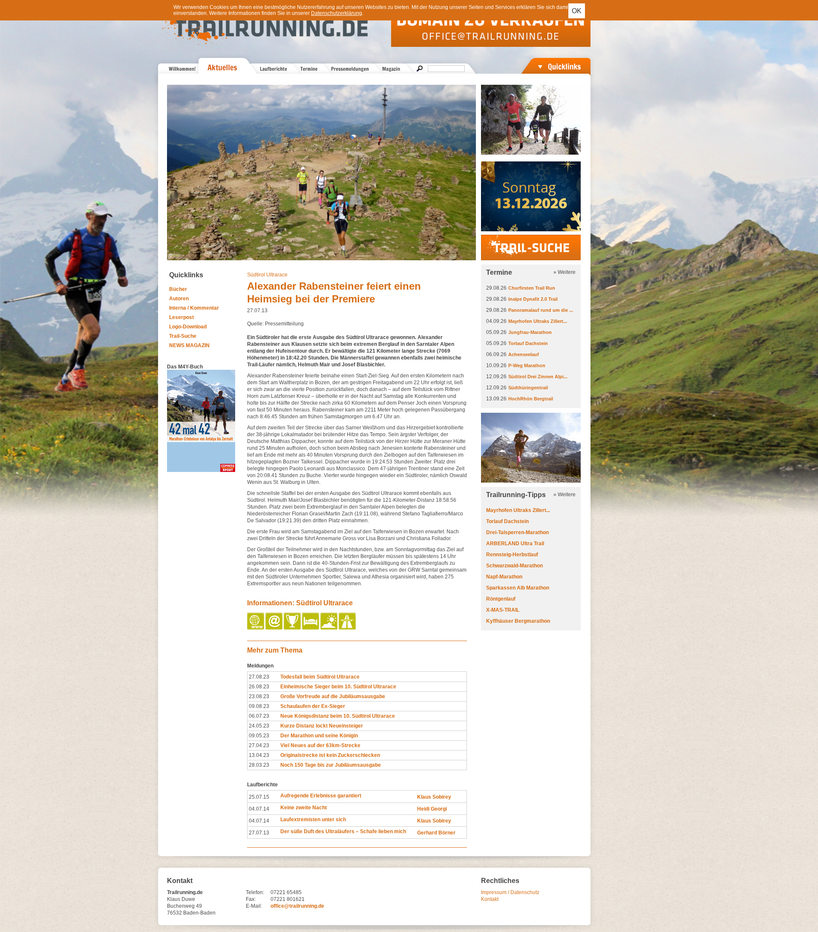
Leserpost (181, 317)
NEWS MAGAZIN (189, 345)
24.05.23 (259, 726)
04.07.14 (259, 809)
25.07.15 (259, 797)
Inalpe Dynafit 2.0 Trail (533, 299)
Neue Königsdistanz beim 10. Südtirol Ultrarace (337, 716)
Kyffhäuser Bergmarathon (518, 621)
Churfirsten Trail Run (531, 288)
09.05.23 (259, 736)
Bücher (178, 289)
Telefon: (255, 892)
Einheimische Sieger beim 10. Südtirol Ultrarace (338, 687)
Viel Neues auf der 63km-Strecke (320, 745)
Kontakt (489, 899)
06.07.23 (259, 716)
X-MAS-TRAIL (502, 610)
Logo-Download (188, 327)
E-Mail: (254, 906)
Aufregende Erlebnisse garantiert (320, 796)
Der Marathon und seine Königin (319, 736)
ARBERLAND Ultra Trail (515, 544)
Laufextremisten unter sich (313, 820)
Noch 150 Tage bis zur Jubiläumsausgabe (330, 765)
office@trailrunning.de (297, 906)
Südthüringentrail (528, 387)
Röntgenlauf (501, 599)
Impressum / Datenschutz (510, 892)
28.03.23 (259, 765)
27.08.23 (259, 677)
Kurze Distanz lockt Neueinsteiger (321, 726)
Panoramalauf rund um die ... (540, 310)
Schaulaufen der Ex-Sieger (312, 706)
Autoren (179, 299)
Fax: (251, 899)
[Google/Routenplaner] (348, 628)
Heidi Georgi (432, 809)
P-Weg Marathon (526, 365)
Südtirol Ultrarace (267, 275)
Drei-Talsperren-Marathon (517, 532)
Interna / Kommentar (194, 308)
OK (577, 10)
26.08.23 (259, 687)
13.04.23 (259, 755)
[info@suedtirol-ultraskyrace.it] (274, 628)
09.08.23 (259, 706)
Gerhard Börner (436, 833)
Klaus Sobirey (434, 797)
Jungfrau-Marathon (530, 332)
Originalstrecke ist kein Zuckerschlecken (330, 755)
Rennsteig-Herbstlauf (512, 555)
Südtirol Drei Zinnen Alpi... (537, 376)
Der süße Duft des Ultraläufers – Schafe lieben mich (343, 831)
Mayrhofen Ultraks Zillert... (537, 321)
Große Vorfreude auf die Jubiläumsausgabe (332, 696)
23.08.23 (259, 696)
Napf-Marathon (504, 577)
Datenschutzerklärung (336, 13)
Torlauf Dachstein (528, 343)
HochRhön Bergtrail (530, 398)
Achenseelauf (523, 354)
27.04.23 (259, 745)
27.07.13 (259, 833)
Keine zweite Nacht (303, 808)
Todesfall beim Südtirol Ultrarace (320, 677)
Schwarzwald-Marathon (514, 566)
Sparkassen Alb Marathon (517, 588)
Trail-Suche (182, 336)
